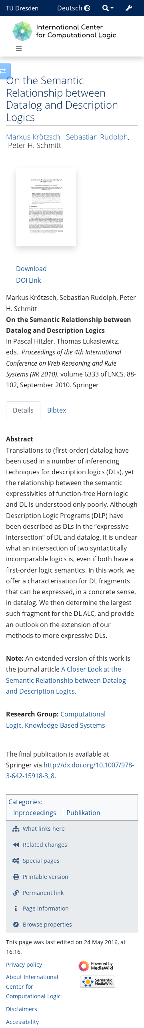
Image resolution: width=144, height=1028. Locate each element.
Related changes (45, 844)
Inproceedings (34, 812)
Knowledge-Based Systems (65, 725)
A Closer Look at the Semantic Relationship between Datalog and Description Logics (66, 680)
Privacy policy (24, 964)
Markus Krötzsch (33, 137)
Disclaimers (21, 1009)
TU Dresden (22, 8)
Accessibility (22, 1022)
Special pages (41, 860)
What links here (44, 828)
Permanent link (43, 892)
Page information (46, 908)
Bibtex (56, 410)
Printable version (45, 876)
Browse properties (47, 924)
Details (23, 410)
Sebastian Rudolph (97, 137)
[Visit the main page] (66, 30)
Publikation (83, 812)
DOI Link (28, 280)
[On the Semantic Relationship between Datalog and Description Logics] (46, 206)
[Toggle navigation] (18, 48)
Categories (24, 801)
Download (31, 268)
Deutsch (70, 8)
